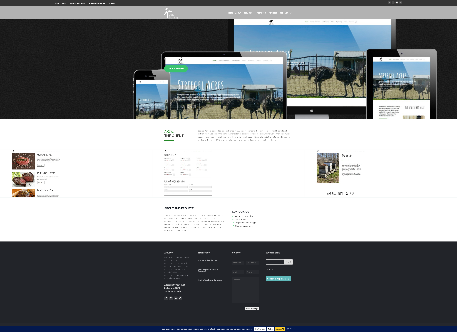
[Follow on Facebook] (389, 2)
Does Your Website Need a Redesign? (208, 270)
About (238, 13)
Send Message (252, 309)
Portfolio (261, 13)
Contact (284, 13)
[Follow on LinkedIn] (396, 2)
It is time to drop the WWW (208, 260)
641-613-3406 (174, 291)
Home (230, 13)
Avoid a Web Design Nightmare (210, 280)
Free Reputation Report (97, 4)
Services (248, 13)
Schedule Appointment (77, 4)
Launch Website (176, 68)
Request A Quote (60, 4)
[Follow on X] (393, 2)
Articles (273, 13)
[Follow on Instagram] (400, 2)
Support (112, 4)
